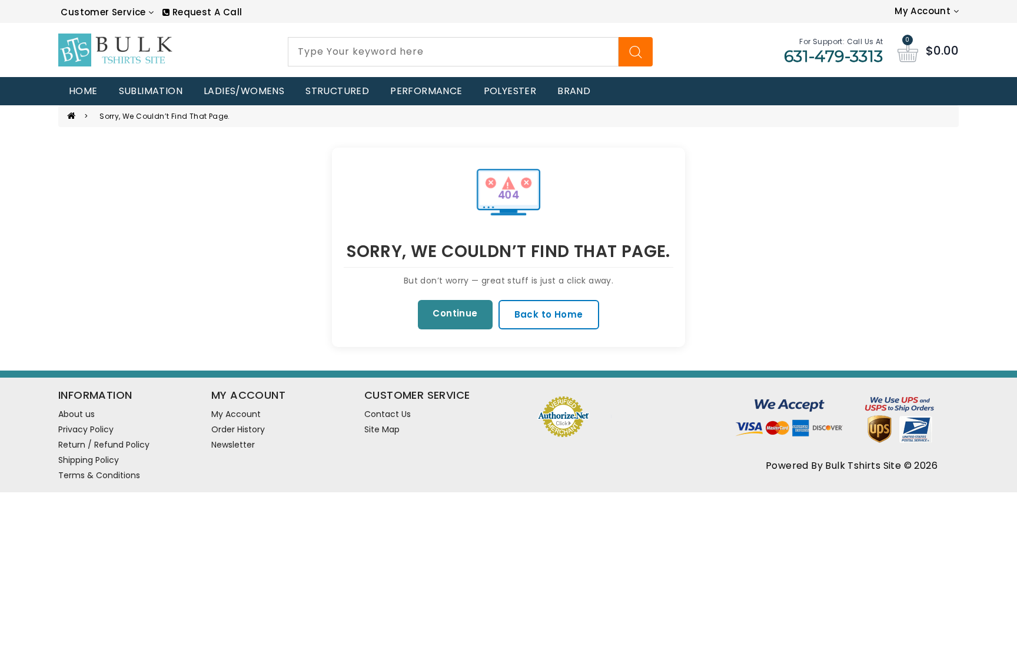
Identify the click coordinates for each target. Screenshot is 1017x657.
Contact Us (387, 414)
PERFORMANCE (426, 91)
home (83, 91)
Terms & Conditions (99, 475)
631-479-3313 (833, 56)
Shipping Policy (88, 460)
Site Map (382, 429)
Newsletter (233, 445)
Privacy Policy (86, 429)
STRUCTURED (337, 91)
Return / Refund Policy (103, 445)
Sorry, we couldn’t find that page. (164, 116)
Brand (573, 91)
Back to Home (548, 314)
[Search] (636, 51)
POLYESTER (510, 91)
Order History (238, 429)
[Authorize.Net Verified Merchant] (563, 415)
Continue (455, 313)
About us (76, 414)
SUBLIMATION (150, 91)
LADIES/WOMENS (244, 91)
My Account (236, 414)
